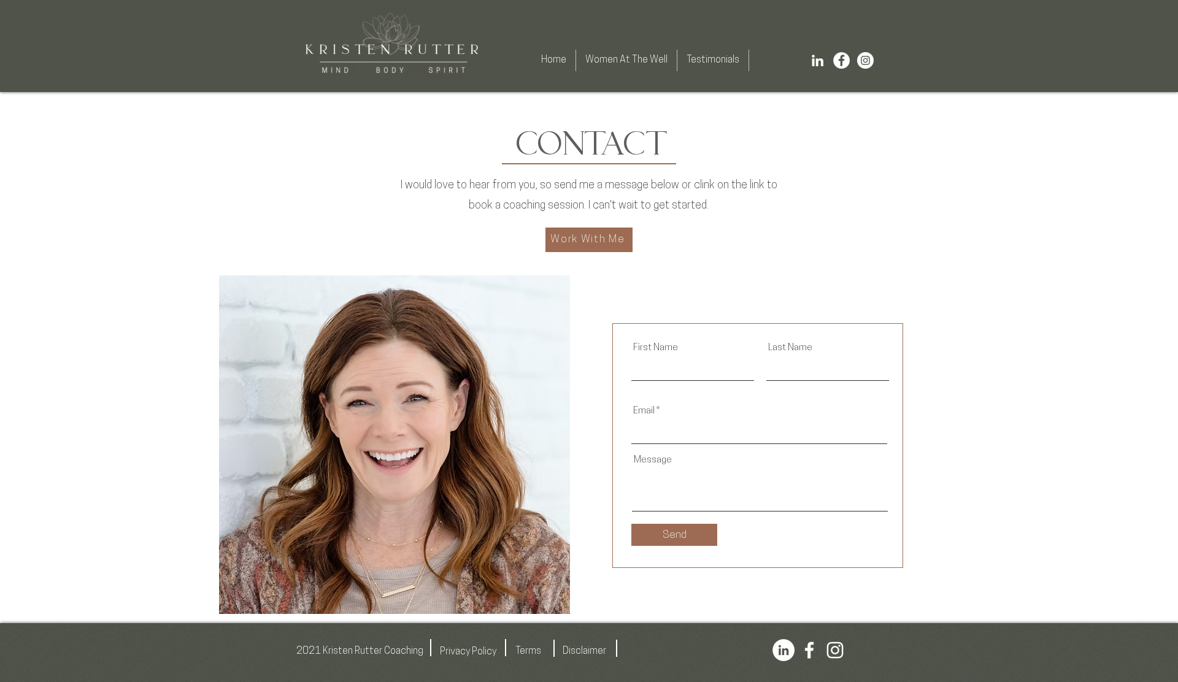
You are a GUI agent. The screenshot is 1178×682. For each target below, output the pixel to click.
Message (653, 460)
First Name (655, 348)
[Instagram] (865, 60)
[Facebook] (841, 60)
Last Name (790, 348)
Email (644, 411)
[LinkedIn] (817, 60)
